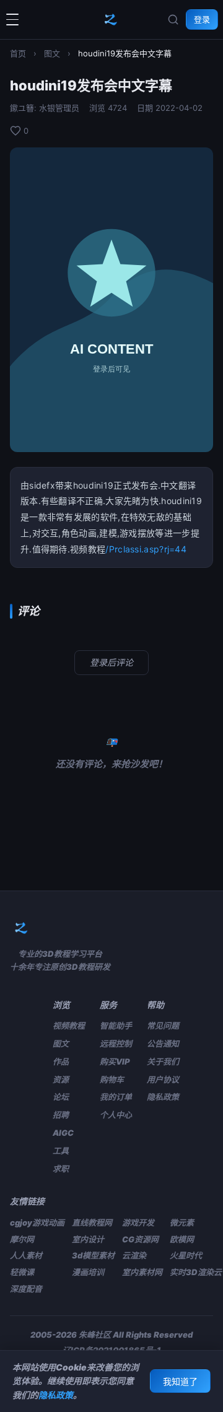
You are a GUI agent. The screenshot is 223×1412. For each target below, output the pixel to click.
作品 (61, 1061)
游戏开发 (138, 1222)
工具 (61, 1151)
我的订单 (116, 1097)
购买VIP (115, 1061)
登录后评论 (111, 662)
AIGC (63, 1133)
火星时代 (186, 1255)
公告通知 (163, 1043)
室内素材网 (142, 1272)
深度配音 (26, 1289)
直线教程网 (92, 1222)
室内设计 (88, 1239)
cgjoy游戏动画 (37, 1222)
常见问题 (163, 1026)
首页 (18, 53)
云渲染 (134, 1255)
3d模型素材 (93, 1255)
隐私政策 (163, 1097)
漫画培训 (88, 1272)
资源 (61, 1079)
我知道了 (180, 1381)
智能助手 (116, 1026)
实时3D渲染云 (196, 1272)
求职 (61, 1169)
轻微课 (22, 1272)
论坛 (61, 1097)
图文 (52, 53)
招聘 (61, 1115)
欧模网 (182, 1239)
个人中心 (116, 1115)
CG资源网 (140, 1239)
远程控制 (116, 1043)
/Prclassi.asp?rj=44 (145, 549)
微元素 (182, 1222)
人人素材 (26, 1255)
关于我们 (163, 1061)
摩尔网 (22, 1239)
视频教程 (69, 1026)
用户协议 (163, 1079)
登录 (202, 19)
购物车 (112, 1079)
